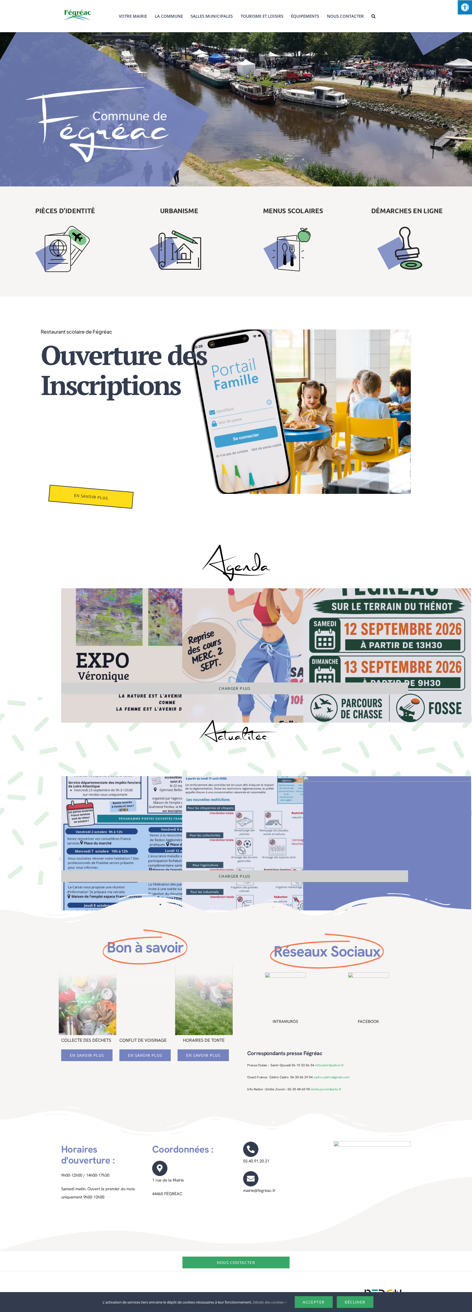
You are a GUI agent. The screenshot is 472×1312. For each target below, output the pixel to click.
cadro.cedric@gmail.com (331, 1077)
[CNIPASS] (65, 211)
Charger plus (234, 688)
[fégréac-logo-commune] (77, 8)
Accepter (313, 1301)
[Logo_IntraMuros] (285, 974)
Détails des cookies (268, 1302)
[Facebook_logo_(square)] (368, 974)
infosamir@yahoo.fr (329, 1065)
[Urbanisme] (179, 211)
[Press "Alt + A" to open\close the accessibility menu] (465, 7)
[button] (374, 16)
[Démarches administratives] (407, 211)
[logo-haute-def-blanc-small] (382, 1289)
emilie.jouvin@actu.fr (326, 1089)
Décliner (355, 1301)
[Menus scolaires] (293, 211)
